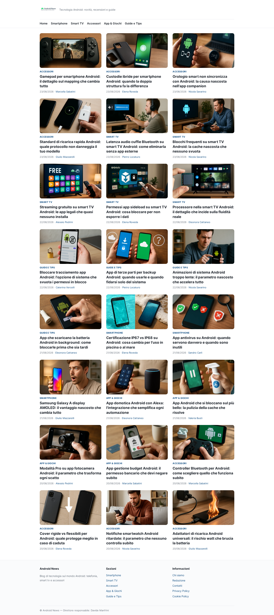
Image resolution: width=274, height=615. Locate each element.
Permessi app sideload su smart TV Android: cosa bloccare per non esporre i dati (136, 212)
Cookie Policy (180, 596)
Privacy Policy (181, 590)
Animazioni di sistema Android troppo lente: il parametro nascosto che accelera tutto (203, 277)
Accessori (94, 23)
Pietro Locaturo (131, 156)
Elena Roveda (130, 91)
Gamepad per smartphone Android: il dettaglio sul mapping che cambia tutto (70, 81)
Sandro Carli (195, 352)
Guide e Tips (133, 23)
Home (44, 23)
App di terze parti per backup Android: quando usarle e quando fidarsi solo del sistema (135, 277)
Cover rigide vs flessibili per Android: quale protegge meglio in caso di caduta (69, 538)
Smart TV (77, 23)
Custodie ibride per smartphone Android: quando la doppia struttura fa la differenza (133, 81)
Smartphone (59, 23)
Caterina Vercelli (65, 287)
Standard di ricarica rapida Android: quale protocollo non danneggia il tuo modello (70, 146)
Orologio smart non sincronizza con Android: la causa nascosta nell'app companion (200, 81)
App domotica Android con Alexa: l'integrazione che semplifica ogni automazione (135, 408)
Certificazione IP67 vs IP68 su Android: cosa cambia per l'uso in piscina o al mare (134, 342)
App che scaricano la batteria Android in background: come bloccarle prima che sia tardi (65, 342)
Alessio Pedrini (64, 222)
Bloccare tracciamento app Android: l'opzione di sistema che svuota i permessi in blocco (68, 277)
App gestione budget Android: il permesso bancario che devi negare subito (137, 473)
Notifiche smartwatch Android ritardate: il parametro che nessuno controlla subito (136, 538)
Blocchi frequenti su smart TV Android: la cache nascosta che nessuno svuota (199, 146)
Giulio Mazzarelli (65, 156)
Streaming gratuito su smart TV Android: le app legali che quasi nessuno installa (67, 212)
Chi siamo (178, 575)
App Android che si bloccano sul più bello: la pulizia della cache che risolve (203, 408)
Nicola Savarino (197, 91)
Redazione (178, 580)
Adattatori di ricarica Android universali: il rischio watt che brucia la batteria (203, 538)
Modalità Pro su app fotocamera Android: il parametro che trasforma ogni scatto (70, 473)
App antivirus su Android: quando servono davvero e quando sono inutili (202, 342)
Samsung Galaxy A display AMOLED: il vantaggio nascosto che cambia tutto (70, 408)
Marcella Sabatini (65, 91)
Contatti (177, 585)
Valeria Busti (195, 418)
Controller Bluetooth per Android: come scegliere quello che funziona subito (203, 473)
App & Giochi (113, 23)
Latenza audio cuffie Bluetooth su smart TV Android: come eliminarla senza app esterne (136, 146)
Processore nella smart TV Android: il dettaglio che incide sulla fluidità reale (203, 212)
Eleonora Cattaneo (199, 222)
